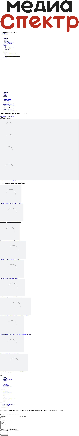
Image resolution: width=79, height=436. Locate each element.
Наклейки (3, 116)
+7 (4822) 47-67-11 (5, 34)
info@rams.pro (5, 33)
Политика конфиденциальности (9, 398)
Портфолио (5, 45)
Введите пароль (22, 416)
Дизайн (4, 387)
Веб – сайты (7, 49)
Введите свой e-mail (4, 416)
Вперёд (15, 180)
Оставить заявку (7, 100)
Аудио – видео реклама (7, 386)
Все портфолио (8, 46)
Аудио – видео (8, 48)
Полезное (5, 51)
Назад (2, 180)
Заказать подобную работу (5, 118)
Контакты (5, 57)
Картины (7, 50)
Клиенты (7, 41)
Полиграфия (5, 384)
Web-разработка (6, 385)
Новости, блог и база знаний (10, 52)
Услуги (4, 44)
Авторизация (5, 400)
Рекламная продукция (9, 47)
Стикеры (7, 116)
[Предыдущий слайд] (1, 373)
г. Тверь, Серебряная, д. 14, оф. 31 (8, 404)
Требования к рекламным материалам (12, 56)
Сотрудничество (8, 43)
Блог (4, 397)
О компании (5, 38)
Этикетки (12, 116)
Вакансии (7, 40)
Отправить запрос (4, 434)
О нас (6, 39)
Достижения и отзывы (9, 42)
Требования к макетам (9, 55)
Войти (2, 417)
